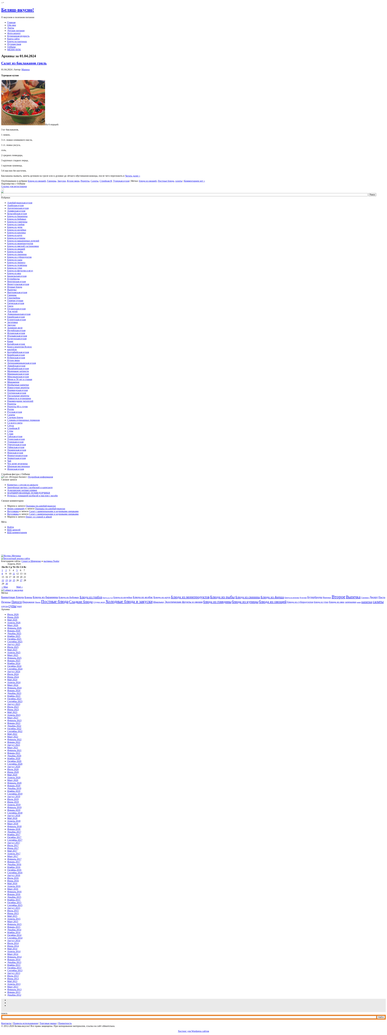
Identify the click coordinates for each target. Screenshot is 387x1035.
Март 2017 (12, 856)
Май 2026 (12, 620)
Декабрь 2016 (14, 864)
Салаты (94, 181)
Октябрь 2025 (14, 639)
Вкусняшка (13, 511)
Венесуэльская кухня (18, 284)
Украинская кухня (16, 450)
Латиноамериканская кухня (21, 363)
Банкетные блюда (12, 597)
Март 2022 (12, 736)
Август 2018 (13, 815)
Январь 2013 (13, 992)
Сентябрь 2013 (14, 970)
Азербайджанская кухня (19, 202)
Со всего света (14, 423)
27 (21, 580)
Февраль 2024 (14, 688)
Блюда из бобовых (16, 219)
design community (16, 508)
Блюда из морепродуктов (20, 243)
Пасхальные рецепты (18, 395)
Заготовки (12, 322)
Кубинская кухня (16, 357)
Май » (19, 587)
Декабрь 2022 (14, 726)
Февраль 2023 (14, 720)
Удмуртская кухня (16, 444)
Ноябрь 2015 (13, 900)
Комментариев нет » (194, 181)
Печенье (6, 601)
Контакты (6, 1023)
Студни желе (99, 602)
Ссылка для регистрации (14, 186)
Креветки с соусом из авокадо (22, 484)
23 (6, 580)
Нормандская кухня (17, 390)
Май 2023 (12, 712)
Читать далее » (132, 176)
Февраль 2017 (14, 859)
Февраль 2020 (14, 783)
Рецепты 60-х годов (17, 406)
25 (14, 580)
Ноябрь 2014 (13, 932)
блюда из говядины (217, 602)
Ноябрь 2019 (13, 791)
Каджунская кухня (16, 338)
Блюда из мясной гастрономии (23, 246)
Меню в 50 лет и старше (19, 379)
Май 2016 (12, 883)
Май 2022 (12, 734)
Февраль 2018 (14, 826)
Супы (10, 431)
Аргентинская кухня (18, 208)
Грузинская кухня (16, 308)
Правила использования (25, 1023)
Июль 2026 (13, 614)
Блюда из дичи (14, 227)
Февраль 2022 (14, 739)
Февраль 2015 (14, 924)
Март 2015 (12, 921)
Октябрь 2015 (14, 902)
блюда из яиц (336, 601)
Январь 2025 (13, 660)
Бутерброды (13, 279)
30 (6, 583)
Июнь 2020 (13, 772)
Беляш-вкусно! (17, 10)
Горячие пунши (15, 300)
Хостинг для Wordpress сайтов (193, 1031)
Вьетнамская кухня (17, 292)
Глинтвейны (13, 298)
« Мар (5, 587)
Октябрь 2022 (14, 728)
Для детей (12, 311)
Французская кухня (17, 455)
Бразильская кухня (16, 276)
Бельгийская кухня (17, 213)
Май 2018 (12, 818)
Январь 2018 (13, 829)
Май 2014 (12, 948)
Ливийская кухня (16, 365)
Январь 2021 (13, 753)
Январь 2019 (13, 810)
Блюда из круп (14, 235)
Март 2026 (12, 625)
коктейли (12, 349)
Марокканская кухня (18, 374)
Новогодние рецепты (18, 387)
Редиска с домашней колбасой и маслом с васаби (32, 495)
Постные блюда (166, 181)
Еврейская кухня (16, 317)
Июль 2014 (13, 943)
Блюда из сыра (14, 259)
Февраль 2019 (14, 807)
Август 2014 (13, 940)
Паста (381, 597)
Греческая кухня (15, 303)
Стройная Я (106, 181)
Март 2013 (12, 986)
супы (12, 606)
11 (14, 573)
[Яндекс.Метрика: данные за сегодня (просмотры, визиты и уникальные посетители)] (11, 555)
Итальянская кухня (17, 336)
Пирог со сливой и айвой (39, 516)
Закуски (61, 181)
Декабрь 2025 (14, 633)
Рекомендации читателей (20, 401)
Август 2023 (13, 704)
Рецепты (85, 181)
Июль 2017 (13, 845)
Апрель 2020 (13, 777)
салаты (178, 181)
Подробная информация (40, 477)
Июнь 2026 (13, 617)
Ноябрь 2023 (13, 696)
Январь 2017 (13, 861)
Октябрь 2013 (14, 967)
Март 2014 (12, 954)
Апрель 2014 (13, 951)
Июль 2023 (13, 707)
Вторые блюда (14, 287)
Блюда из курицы (16, 238)
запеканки (350, 602)
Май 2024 (12, 679)
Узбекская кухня (15, 447)
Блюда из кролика (16, 232)
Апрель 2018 (13, 821)
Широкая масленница (18, 466)
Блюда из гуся (108, 598)
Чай (9, 461)
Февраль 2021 (14, 750)
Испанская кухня (16, 333)
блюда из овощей (148, 181)
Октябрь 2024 (14, 666)
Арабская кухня (15, 205)
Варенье (327, 597)
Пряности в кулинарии (19, 398)
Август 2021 (13, 745)
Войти (10, 527)
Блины (28, 597)
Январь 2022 (13, 742)
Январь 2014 (13, 959)
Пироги (16, 602)
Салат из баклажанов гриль (24, 63)
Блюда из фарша (272, 597)
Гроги (10, 306)
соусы (4, 606)
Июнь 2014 (13, 946)
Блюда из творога (16, 262)
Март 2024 (12, 685)
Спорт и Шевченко (31, 561)
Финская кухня (15, 452)
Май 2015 (12, 916)
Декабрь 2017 (14, 832)
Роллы (10, 409)
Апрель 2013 (13, 984)
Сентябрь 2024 (14, 669)
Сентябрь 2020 (14, 764)
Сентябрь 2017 (14, 840)
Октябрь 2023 (14, 698)
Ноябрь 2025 (13, 636)
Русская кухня (14, 412)
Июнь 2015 (13, 913)
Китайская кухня (16, 344)
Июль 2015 (13, 910)
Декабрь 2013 (14, 962)
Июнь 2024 (13, 677)
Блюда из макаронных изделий (23, 240)
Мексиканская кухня (18, 376)
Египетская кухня (16, 319)
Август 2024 (13, 671)
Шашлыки (158, 602)
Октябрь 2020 (14, 761)
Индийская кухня (16, 330)
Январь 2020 (13, 785)
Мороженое (13, 382)
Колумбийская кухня (18, 352)
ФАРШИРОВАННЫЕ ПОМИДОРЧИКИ (28, 493)
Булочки (303, 597)
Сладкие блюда (15, 417)
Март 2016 (12, 889)
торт (19, 606)
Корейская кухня (16, 355)
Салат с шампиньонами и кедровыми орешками (54, 511)
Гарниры (51, 181)
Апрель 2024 (13, 682)
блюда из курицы (245, 602)
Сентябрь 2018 (14, 813)
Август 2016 (13, 875)
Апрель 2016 (13, 886)
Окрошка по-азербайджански (41, 506)
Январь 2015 (13, 927)
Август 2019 (13, 796)
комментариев (17, 532)
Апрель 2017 (13, 853)
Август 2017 (13, 842)
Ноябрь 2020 (13, 758)
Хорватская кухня (16, 458)
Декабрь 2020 (14, 755)
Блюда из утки (14, 268)
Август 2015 (13, 908)
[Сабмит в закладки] (12, 590)
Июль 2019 (13, 799)
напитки (366, 601)
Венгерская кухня (16, 281)
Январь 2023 (13, 723)
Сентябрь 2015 (14, 905)
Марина (25, 69)
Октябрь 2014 (14, 935)
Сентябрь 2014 (14, 938)
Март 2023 (12, 717)
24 (10, 580)
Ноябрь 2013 (13, 965)
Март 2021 (12, 747)
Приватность (65, 1023)
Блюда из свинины (17, 254)
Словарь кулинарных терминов (23, 420)
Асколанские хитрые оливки (22, 490)
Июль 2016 (13, 878)
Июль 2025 (13, 647)
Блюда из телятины (17, 265)
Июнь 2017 (13, 848)
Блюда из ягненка (292, 598)
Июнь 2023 (13, 709)
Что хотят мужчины (17, 463)
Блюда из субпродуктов (19, 257)
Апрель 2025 (13, 652)
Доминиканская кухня (18, 314)
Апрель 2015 (13, 919)
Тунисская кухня (16, 439)
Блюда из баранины (17, 216)
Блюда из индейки (16, 230)
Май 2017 (12, 851)
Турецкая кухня (121, 181)
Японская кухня (15, 469)
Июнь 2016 (13, 880)
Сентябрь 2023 (14, 701)
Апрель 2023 (13, 715)
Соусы (10, 425)
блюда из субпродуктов (300, 601)
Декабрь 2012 (14, 995)
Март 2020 (12, 780)
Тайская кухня (14, 436)
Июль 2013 (13, 976)
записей (13, 529)
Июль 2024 (13, 674)
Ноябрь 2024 (13, 663)
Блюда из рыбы (15, 251)
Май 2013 (12, 981)
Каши (10, 341)
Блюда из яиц (14, 273)
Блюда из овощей (37, 181)
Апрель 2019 (13, 804)
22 (3, 580)
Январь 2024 (13, 690)
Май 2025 (12, 649)
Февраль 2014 (14, 957)
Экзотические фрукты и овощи (183, 601)
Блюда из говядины (17, 221)
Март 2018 (12, 823)
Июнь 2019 (13, 802)
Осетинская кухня (16, 393)
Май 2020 (12, 774)
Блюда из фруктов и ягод (20, 270)
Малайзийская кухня (18, 368)
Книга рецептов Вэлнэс (19, 346)
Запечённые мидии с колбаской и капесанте (30, 487)
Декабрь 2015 (14, 897)
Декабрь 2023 (14, 693)
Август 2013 (13, 973)
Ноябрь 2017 (13, 834)
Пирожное (28, 601)
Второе (338, 596)
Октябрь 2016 (14, 870)
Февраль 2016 (14, 891)
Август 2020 (13, 766)
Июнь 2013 (13, 978)
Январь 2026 (13, 630)
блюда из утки (321, 602)
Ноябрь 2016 (13, 867)
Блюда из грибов (15, 224)
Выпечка (11, 289)
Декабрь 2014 (14, 929)
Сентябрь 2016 (14, 872)
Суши (10, 433)
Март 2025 (12, 655)
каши (359, 602)
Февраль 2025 (14, 658)
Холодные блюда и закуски (129, 601)
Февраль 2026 (14, 628)
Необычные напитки (18, 385)
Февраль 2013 (14, 989)
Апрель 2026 (13, 622)
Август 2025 (13, 644)
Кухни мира (73, 181)
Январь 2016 (13, 894)
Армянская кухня (16, 211)
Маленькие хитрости (18, 371)
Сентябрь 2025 (14, 641)
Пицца (38, 602)
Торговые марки (48, 1023)
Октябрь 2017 (14, 837)
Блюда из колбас (143, 597)
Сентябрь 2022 (14, 731)
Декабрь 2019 (14, 788)
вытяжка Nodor (51, 561)
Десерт (373, 597)
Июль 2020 (13, 769)
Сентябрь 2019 (14, 794)
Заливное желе (15, 327)
